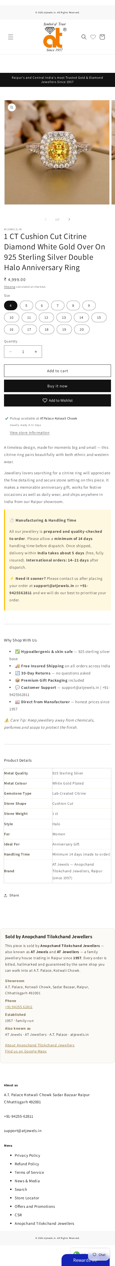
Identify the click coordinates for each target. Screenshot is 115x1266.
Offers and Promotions (35, 1206)
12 (46, 317)
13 (64, 317)
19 (64, 329)
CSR (18, 1214)
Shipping (9, 286)
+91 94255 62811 (19, 1006)
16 (12, 329)
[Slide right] (69, 219)
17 (29, 329)
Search (21, 1189)
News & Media (27, 1180)
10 (12, 317)
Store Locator (27, 1197)
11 (29, 317)
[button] (11, 37)
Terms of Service (29, 1172)
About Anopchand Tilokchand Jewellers (40, 1045)
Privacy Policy (27, 1155)
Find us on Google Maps (26, 1051)
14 (81, 317)
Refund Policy (27, 1163)
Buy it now (57, 385)
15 (99, 317)
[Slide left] (46, 219)
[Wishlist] (93, 37)
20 (82, 329)
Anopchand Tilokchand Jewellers (44, 1223)
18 (47, 329)
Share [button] (14, 895)
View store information (29, 432)
